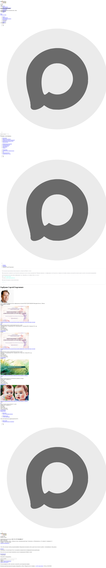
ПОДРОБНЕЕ (3, 331)
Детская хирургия (6, 152)
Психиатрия (5, 149)
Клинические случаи (7, 153)
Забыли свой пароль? (4, 562)
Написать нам (5, 415)
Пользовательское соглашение (8, 421)
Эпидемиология (6, 145)
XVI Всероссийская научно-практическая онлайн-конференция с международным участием (17, 322)
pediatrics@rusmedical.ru (10, 277)
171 (1, 350)
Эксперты (4, 266)
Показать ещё (3, 411)
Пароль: (1, 559)
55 (0, 377)
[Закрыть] (1, 6)
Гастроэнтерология (6, 144)
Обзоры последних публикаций (9, 140)
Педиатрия (5, 138)
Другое (4, 147)
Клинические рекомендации (8, 141)
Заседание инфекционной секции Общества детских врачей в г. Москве (14, 375)
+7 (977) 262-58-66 (7, 276)
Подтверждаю (3, 553)
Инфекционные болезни (7, 143)
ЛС (3, 151)
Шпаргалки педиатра (7, 139)
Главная (4, 265)
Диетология (5, 146)
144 (1, 324)
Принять (2, 548)
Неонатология (5, 142)
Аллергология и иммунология (8, 150)
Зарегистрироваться (7, 561)
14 (0, 403)
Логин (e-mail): (3, 558)
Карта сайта (5, 420)
